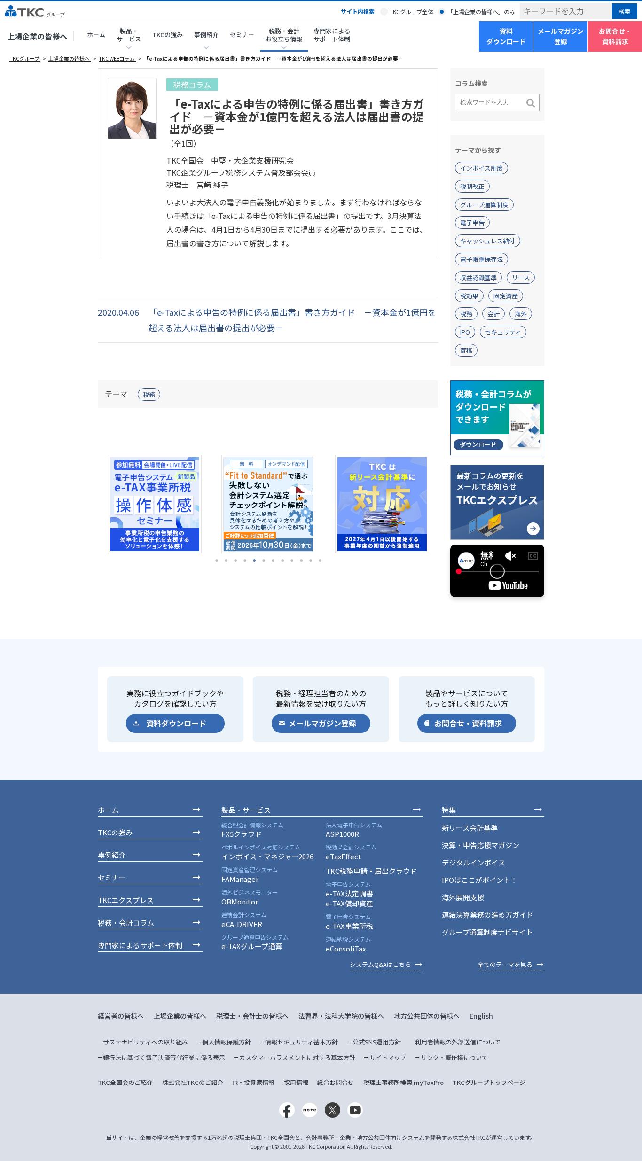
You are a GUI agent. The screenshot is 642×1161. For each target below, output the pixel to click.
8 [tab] (282, 560)
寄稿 (466, 350)
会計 (493, 313)
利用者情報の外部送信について (458, 1041)
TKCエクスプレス (126, 900)
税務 (149, 394)
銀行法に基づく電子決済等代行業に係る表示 (164, 1057)
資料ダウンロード (506, 36)
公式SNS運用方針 (376, 1041)
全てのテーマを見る (505, 964)
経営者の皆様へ (121, 1016)
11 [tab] (310, 560)
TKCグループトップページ (489, 1082)
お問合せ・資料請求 (615, 36)
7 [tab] (273, 560)
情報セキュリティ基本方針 (301, 1041)
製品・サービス (246, 810)
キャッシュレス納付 (487, 240)
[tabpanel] (154, 504)
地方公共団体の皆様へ (427, 1016)
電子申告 (472, 222)
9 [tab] (292, 560)
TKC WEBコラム (117, 58)
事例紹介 (112, 855)
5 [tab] (254, 560)
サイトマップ (387, 1057)
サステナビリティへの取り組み (145, 1041)
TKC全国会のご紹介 (125, 1082)
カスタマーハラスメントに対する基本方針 (297, 1057)
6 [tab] (263, 560)
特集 (449, 810)
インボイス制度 (481, 168)
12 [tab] (320, 560)
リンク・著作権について (454, 1057)
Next (445, 504)
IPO (465, 331)
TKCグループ (24, 58)
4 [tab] (245, 560)
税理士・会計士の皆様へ (252, 1016)
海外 (521, 313)
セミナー (242, 34)
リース (521, 277)
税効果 (469, 295)
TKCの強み (167, 34)
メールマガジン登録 (561, 36)
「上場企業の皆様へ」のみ (481, 12)
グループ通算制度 (484, 204)
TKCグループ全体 (411, 12)
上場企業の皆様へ (37, 36)
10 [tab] (301, 560)
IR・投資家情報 (253, 1082)
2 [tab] (226, 560)
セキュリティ (503, 331)
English (481, 1016)
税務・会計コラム (126, 922)
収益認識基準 (478, 277)
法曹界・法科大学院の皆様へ (341, 1016)
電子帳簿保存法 (481, 259)
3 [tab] (235, 560)
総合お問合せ (335, 1082)
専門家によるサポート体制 (331, 34)
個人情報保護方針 (226, 1041)
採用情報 (296, 1082)
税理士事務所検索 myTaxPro (403, 1082)
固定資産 (505, 295)
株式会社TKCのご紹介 (192, 1082)
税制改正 (472, 186)
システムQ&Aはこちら (380, 964)
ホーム (96, 34)
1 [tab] (216, 560)
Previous (90, 504)
